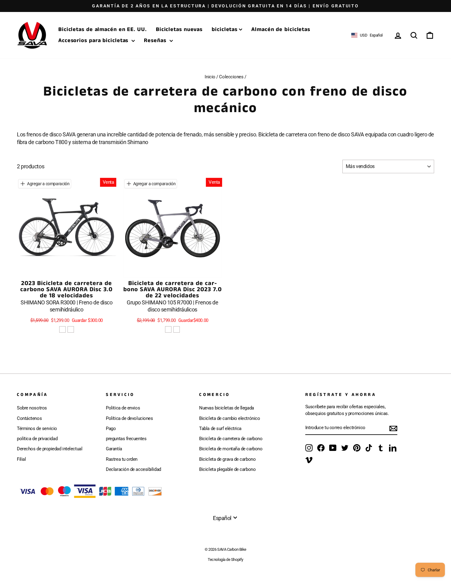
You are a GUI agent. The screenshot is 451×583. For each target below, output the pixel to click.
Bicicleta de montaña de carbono (230, 449)
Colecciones (231, 77)
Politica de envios (123, 408)
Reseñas (156, 41)
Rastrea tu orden (121, 459)
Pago (111, 428)
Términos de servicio (37, 428)
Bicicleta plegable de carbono (227, 469)
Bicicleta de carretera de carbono (230, 438)
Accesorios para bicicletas (94, 41)
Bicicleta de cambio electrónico (229, 418)
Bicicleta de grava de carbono (227, 459)
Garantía (114, 449)
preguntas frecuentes (126, 438)
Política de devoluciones (129, 418)
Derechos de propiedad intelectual (49, 449)
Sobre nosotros (32, 408)
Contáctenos (29, 418)
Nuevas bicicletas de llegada (226, 408)
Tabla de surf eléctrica (220, 428)
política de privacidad (37, 438)
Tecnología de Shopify (225, 559)
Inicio (210, 77)
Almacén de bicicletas (280, 29)
